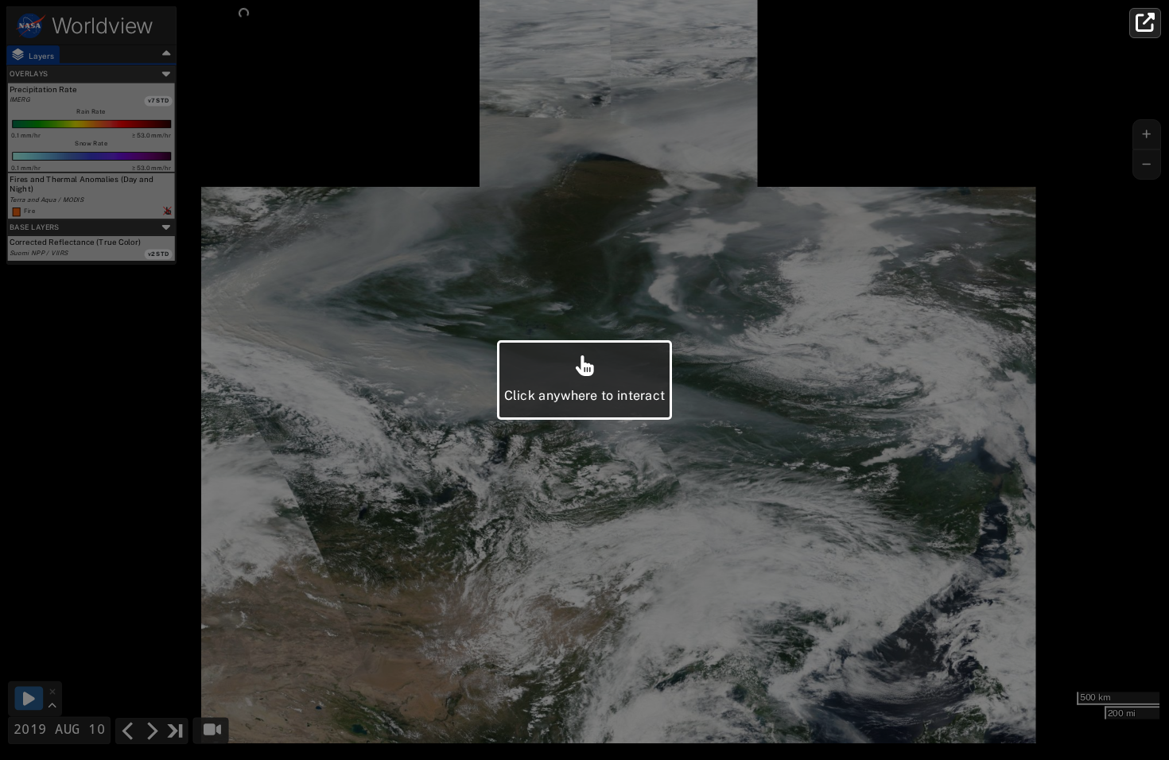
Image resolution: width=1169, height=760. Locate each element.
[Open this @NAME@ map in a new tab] (1145, 23)
